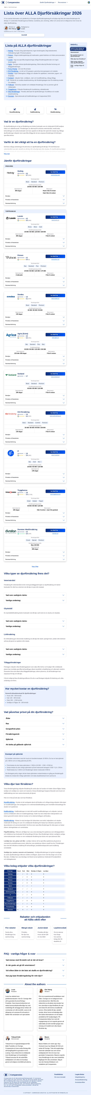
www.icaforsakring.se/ (55, 416)
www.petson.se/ (55, 259)
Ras (7, 724)
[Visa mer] (35, 566)
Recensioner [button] (62, 2)
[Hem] (10, 2)
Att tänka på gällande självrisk (18, 745)
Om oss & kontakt (59, 1077)
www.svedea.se (55, 298)
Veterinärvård (75, 52)
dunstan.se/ (55, 533)
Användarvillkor (80, 1082)
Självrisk (9, 739)
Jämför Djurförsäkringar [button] (47, 2)
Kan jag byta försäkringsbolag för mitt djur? (24, 976)
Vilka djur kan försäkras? (78, 58)
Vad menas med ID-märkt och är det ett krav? (25, 960)
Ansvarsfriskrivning (81, 1080)
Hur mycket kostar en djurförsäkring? (77, 55)
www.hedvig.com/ (55, 175)
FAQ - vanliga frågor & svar (77, 66)
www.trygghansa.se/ (55, 494)
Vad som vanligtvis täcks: (16, 595)
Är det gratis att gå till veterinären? (20, 965)
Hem (5, 7)
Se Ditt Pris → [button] (55, 172)
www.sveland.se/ (55, 376)
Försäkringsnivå (12, 734)
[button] (35, 152)
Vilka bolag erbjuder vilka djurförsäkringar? (77, 62)
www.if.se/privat (55, 455)
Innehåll (24, 35)
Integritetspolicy (80, 1077)
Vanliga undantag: (13, 600)
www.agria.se (55, 337)
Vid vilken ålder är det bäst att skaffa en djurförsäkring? (29, 970)
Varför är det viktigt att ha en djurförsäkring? (77, 49)
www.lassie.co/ (55, 220)
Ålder (8, 718)
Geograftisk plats (13, 729)
